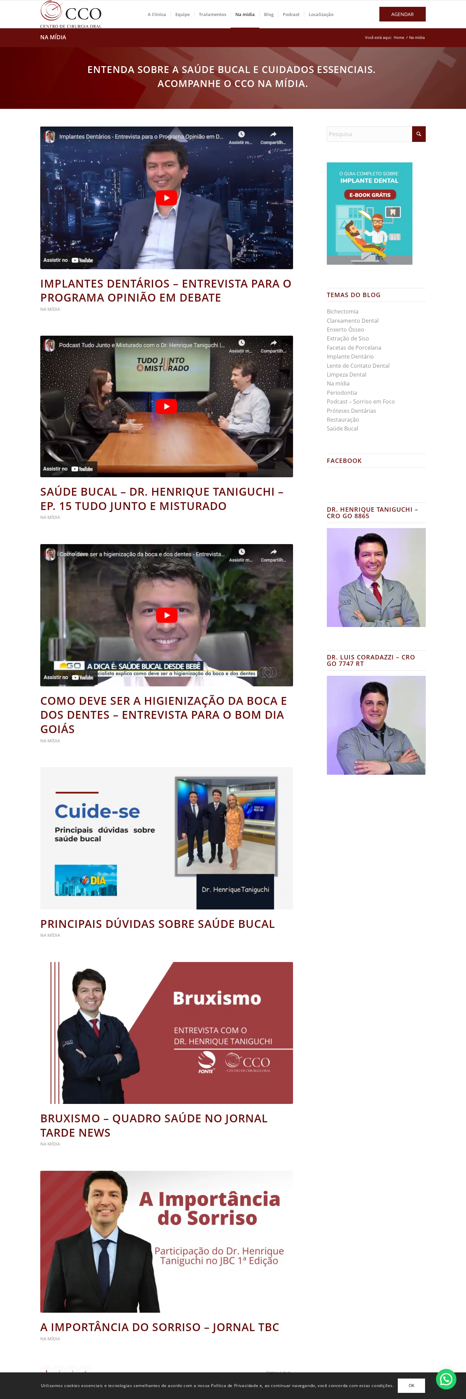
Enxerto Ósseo (345, 329)
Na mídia (53, 37)
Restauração (343, 419)
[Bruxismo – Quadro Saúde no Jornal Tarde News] (166, 1033)
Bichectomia (343, 311)
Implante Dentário (350, 356)
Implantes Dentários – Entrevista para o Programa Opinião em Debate (166, 290)
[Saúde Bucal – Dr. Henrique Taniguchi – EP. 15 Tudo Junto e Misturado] (166, 406)
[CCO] (71, 14)
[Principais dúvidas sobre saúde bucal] (166, 838)
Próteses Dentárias (351, 410)
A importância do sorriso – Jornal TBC (159, 1327)
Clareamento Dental (353, 320)
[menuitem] (157, 14)
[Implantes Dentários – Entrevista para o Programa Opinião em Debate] (166, 197)
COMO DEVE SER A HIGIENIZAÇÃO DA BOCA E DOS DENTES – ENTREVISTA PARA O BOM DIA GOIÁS (163, 714)
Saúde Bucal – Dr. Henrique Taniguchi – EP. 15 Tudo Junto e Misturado (162, 498)
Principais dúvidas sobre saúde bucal (157, 923)
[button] (446, 1379)
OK (411, 1385)
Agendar (402, 14)
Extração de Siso (348, 338)
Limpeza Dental (346, 374)
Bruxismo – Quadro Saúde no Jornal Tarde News (154, 1125)
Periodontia (342, 392)
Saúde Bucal (342, 428)
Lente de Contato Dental (358, 365)
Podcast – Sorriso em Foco (361, 401)
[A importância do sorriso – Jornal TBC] (166, 1242)
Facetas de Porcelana (354, 347)
